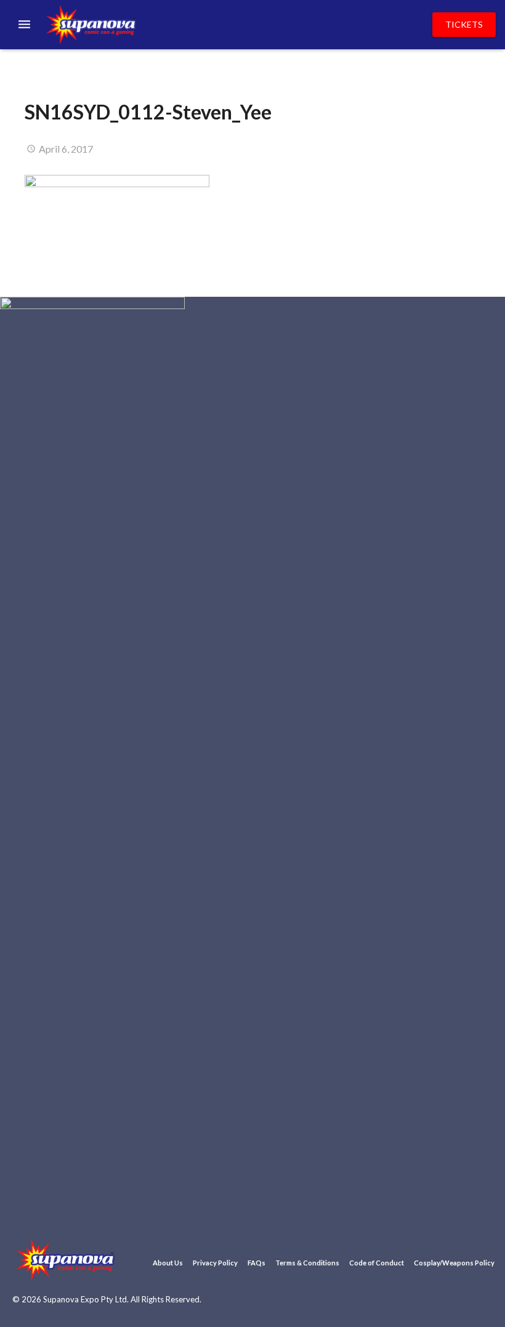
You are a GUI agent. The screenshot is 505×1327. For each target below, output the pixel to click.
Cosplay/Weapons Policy (454, 1263)
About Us (168, 1263)
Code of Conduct (376, 1263)
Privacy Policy (215, 1263)
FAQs (256, 1263)
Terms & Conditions (307, 1263)
